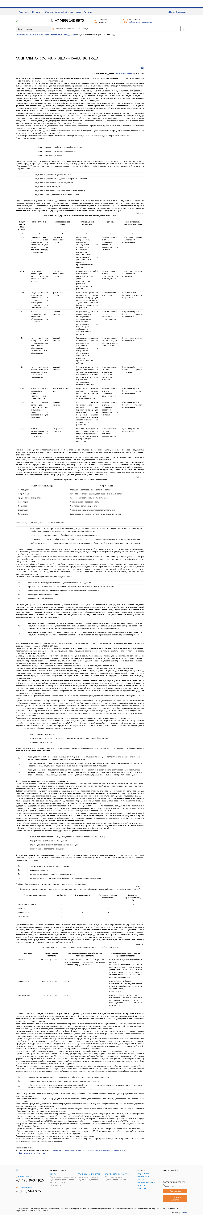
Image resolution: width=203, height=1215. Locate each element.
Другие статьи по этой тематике (32, 1153)
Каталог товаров (25, 29)
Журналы (49, 12)
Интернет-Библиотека (64, 12)
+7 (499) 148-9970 (69, 20)
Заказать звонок (25, 1176)
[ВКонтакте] (142, 67)
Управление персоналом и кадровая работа (106, 1150)
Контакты (88, 12)
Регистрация (181, 12)
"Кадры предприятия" (123, 73)
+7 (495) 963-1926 (30, 1180)
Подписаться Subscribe (175, 1198)
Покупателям (37, 12)
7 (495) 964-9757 (30, 1190)
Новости (78, 12)
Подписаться (175, 1191)
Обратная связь (25, 1187)
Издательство (24, 12)
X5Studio (184, 1213)
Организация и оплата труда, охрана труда (68, 1150)
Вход (172, 12)
